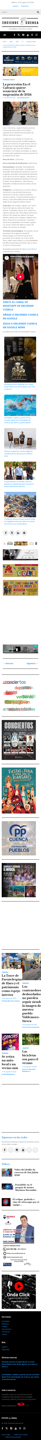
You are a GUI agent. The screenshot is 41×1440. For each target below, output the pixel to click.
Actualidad (5, 1321)
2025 (11, 42)
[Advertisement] (20, 619)
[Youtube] (23, 1150)
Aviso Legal (6, 1434)
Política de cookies (21, 1434)
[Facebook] (5, 1150)
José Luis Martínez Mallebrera (29, 1070)
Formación (6, 1332)
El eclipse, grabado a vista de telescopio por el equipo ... (26, 1202)
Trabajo (4, 1326)
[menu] (5, 35)
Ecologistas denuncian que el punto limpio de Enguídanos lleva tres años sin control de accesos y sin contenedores (19, 521)
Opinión (15, 6)
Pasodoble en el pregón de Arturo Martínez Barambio (25, 1187)
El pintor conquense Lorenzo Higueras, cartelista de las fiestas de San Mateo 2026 (18, 453)
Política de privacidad (13, 1437)
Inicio (4, 42)
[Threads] (29, 1150)
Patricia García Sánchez (31, 1027)
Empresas (5, 1324)
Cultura (4, 1334)
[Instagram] (17, 1150)
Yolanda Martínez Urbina (11, 1001)
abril (17, 42)
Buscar (38, 12)
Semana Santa (31, 42)
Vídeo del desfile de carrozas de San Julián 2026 (26, 1172)
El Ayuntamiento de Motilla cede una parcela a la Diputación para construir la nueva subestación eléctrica (19, 483)
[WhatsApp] (35, 1150)
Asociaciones (6, 1329)
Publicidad (24, 6)
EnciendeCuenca (23, 98)
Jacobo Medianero (8, 1074)
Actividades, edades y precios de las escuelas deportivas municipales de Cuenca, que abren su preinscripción (17, 420)
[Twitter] (11, 1150)
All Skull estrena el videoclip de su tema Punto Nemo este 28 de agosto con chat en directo (19, 386)
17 (22, 42)
